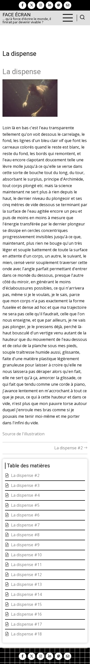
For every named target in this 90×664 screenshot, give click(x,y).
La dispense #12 (26, 574)
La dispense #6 (25, 515)
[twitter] (31, 5)
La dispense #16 (26, 614)
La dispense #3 (25, 485)
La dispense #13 (26, 584)
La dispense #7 (25, 525)
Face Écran (16, 15)
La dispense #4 (25, 495)
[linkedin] (49, 5)
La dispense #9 (25, 545)
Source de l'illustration (23, 434)
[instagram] (40, 5)
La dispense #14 (26, 594)
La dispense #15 (26, 604)
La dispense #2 (69, 448)
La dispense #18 (26, 634)
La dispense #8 (25, 535)
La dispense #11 (26, 564)
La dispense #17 (26, 624)
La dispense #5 (25, 505)
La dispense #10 (26, 555)
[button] (30, 99)
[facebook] (22, 5)
